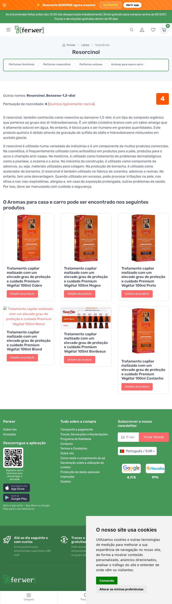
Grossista (9, 434)
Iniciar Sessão (154, 437)
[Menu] (8, 29)
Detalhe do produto (22, 293)
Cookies (65, 481)
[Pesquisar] (131, 30)
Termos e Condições (73, 448)
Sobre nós (10, 429)
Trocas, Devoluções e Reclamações (84, 434)
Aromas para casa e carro (127, 64)
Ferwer (71, 45)
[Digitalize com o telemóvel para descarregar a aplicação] (14, 458)
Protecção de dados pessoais (80, 472)
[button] (16, 488)
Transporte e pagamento (76, 429)
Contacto (66, 444)
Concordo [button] (106, 580)
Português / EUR (139, 451)
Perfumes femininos (21, 64)
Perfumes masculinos (57, 64)
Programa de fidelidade (75, 439)
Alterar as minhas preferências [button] (121, 589)
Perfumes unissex (90, 64)
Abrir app (132, 5)
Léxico (85, 45)
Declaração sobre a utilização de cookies (82, 465)
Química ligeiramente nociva (71, 104)
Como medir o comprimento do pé (82, 458)
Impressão (67, 476)
